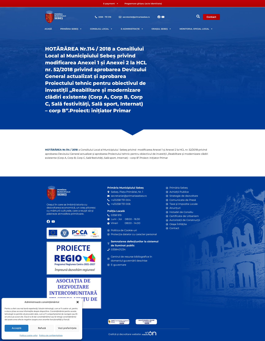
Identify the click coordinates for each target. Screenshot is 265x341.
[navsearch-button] (198, 16)
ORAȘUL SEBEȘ (160, 29)
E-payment (109, 3)
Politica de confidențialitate (51, 335)
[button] (77, 302)
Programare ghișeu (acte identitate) (143, 3)
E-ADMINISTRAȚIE (130, 29)
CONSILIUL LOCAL (99, 29)
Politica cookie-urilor (29, 335)
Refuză (42, 328)
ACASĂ (48, 29)
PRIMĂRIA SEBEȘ (69, 29)
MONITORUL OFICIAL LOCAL (194, 29)
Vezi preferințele (67, 328)
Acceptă (16, 328)
